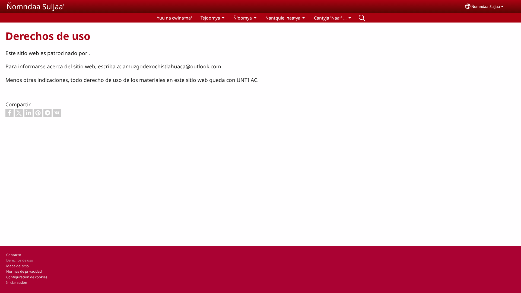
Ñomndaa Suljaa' (36, 6)
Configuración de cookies (26, 277)
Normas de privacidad (24, 271)
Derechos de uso (19, 260)
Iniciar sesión (16, 282)
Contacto (13, 254)
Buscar (361, 18)
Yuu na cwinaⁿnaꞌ (174, 18)
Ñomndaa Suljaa (485, 6)
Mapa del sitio (17, 265)
